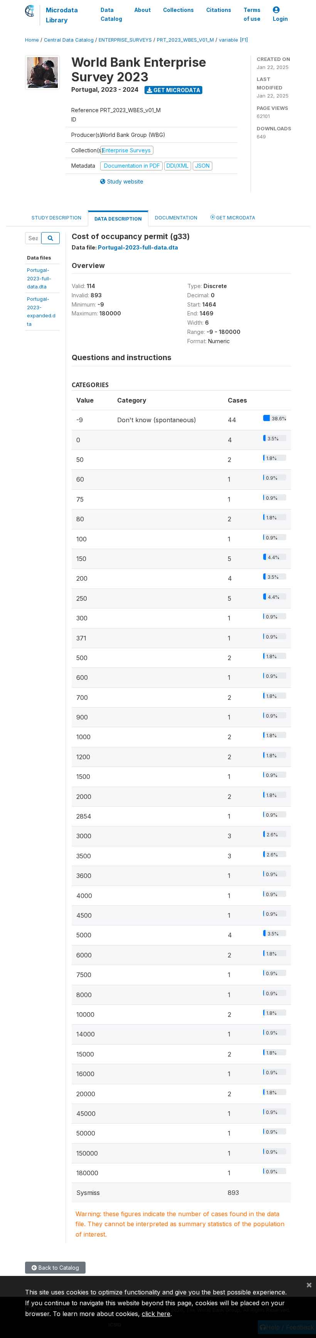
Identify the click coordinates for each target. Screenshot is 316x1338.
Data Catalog (111, 14)
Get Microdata (176, 90)
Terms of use (252, 14)
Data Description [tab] (118, 219)
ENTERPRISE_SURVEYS (125, 40)
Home (32, 40)
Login (280, 19)
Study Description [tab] (56, 218)
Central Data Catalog (69, 40)
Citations (218, 10)
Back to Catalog (58, 1267)
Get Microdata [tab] (235, 218)
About (142, 10)
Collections (178, 10)
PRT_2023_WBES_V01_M (185, 40)
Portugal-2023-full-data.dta (39, 278)
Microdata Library (62, 15)
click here (156, 1314)
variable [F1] (233, 40)
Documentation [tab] (176, 218)
